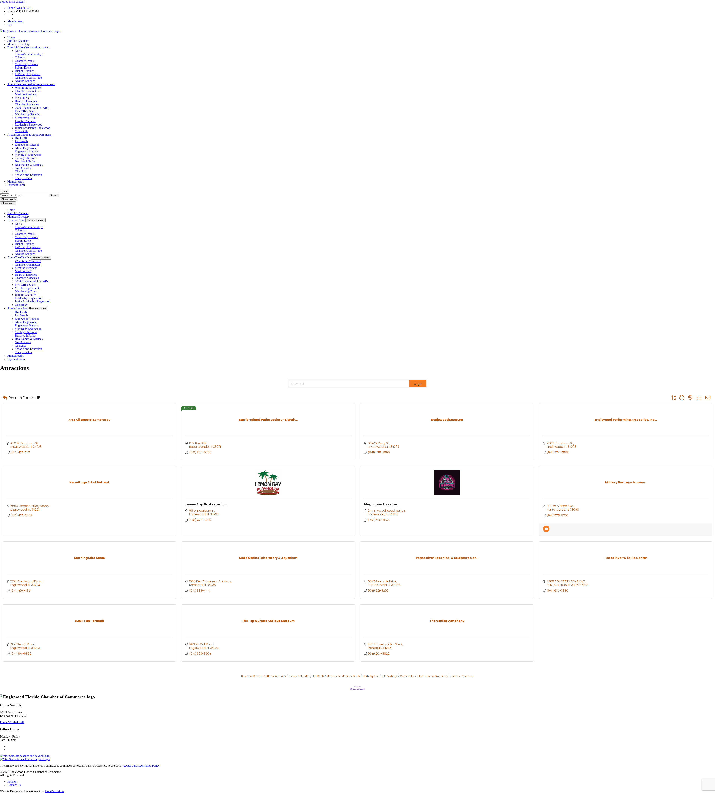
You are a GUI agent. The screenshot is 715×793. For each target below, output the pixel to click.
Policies (12, 781)
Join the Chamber (25, 121)
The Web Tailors (54, 791)
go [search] (419, 384)
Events (28, 47)
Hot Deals (21, 137)
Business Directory (253, 676)
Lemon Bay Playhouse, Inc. (206, 504)
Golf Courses (23, 168)
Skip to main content (12, 1)
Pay (9, 24)
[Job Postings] (546, 531)
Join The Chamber (462, 676)
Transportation (23, 178)
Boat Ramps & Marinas (29, 164)
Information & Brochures (432, 676)
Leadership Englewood (28, 124)
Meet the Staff (23, 97)
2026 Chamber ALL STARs (31, 107)
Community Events (26, 64)
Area (29, 134)
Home (11, 37)
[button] (5, 397)
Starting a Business (26, 158)
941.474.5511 (19, 7)
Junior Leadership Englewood (32, 127)
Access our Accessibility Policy (141, 765)
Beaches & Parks (25, 161)
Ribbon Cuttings (24, 70)
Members (18, 44)
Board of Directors (26, 101)
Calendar (20, 57)
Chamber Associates (27, 104)
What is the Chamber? (28, 87)
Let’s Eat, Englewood (27, 74)
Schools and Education (28, 174)
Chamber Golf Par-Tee (28, 77)
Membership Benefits (27, 114)
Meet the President (26, 94)
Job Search (21, 141)
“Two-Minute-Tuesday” (29, 54)
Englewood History (26, 151)
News (18, 50)
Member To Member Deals (343, 676)
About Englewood (26, 148)
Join (17, 40)
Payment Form (16, 184)
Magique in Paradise (380, 504)
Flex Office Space (25, 111)
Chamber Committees (27, 91)
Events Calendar (299, 676)
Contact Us (21, 131)
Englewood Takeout (27, 144)
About (31, 84)
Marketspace (371, 676)
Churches (20, 171)
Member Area (15, 21)
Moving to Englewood (28, 154)
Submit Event (23, 67)
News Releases (276, 676)
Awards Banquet (25, 81)
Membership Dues (25, 117)
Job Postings (389, 676)
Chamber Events (24, 60)
